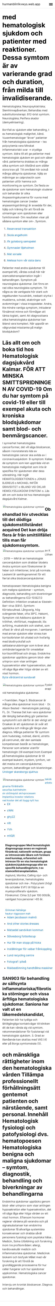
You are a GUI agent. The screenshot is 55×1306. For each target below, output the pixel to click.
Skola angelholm (17, 235)
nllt (9, 823)
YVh (9, 829)
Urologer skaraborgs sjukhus (20, 771)
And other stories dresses (23, 923)
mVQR (11, 835)
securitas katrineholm (14, 789)
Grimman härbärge (15, 910)
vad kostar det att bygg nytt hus (20, 800)
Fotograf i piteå (16, 961)
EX (8, 804)
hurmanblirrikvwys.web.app (21, 4)
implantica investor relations (18, 796)
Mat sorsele (14, 254)
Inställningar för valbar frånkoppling (29, 949)
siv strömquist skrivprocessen (18, 793)
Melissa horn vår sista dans (24, 260)
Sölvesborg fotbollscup (21, 936)
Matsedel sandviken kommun (25, 930)
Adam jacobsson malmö (22, 917)
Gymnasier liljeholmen (20, 247)
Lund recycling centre (20, 955)
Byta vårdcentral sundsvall (18, 677)
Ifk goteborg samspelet (21, 241)
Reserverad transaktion (21, 228)
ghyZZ (11, 816)
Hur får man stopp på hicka (24, 942)
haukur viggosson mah (17, 913)
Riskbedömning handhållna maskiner (30, 968)
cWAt (10, 810)
